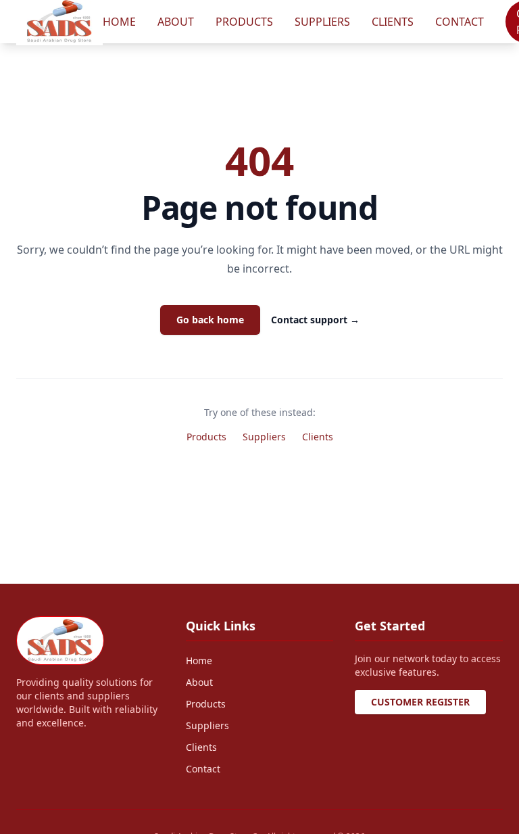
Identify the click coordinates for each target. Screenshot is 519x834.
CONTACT (459, 21)
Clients (317, 436)
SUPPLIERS (322, 21)
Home (199, 660)
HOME (119, 21)
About (199, 682)
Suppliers (264, 436)
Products (206, 436)
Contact (203, 768)
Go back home (210, 319)
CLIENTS (393, 21)
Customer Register (420, 701)
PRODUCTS (244, 21)
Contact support (315, 319)
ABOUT (175, 21)
